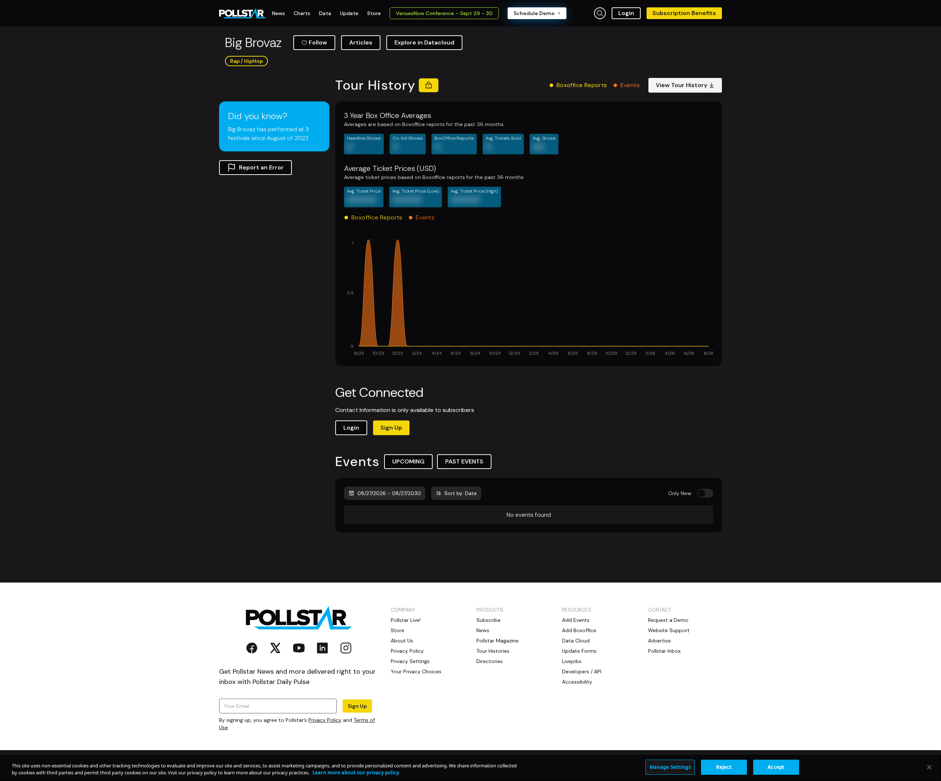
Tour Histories (492, 651)
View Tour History (681, 85)
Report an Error (261, 167)
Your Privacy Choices (416, 671)
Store (397, 630)
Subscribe (488, 620)
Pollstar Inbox (664, 651)
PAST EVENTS (464, 461)
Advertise (659, 640)
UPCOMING (408, 461)
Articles (360, 42)
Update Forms (579, 651)
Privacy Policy (324, 720)
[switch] (705, 493)
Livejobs (572, 661)
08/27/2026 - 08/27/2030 (389, 493)
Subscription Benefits (684, 13)
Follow (318, 42)
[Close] (929, 767)
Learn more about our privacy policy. (356, 773)
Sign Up (391, 427)
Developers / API (581, 671)
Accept (776, 767)
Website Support (669, 630)
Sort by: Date (460, 493)
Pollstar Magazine (497, 640)
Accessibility (577, 681)
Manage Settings (670, 767)
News (482, 630)
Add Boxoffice (579, 630)
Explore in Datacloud (424, 42)
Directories (489, 661)
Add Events (576, 620)
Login (626, 13)
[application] (528, 298)
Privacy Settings (410, 661)
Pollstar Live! (406, 620)
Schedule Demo (534, 13)
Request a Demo (668, 620)
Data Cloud (576, 640)
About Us (402, 640)
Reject (724, 767)
